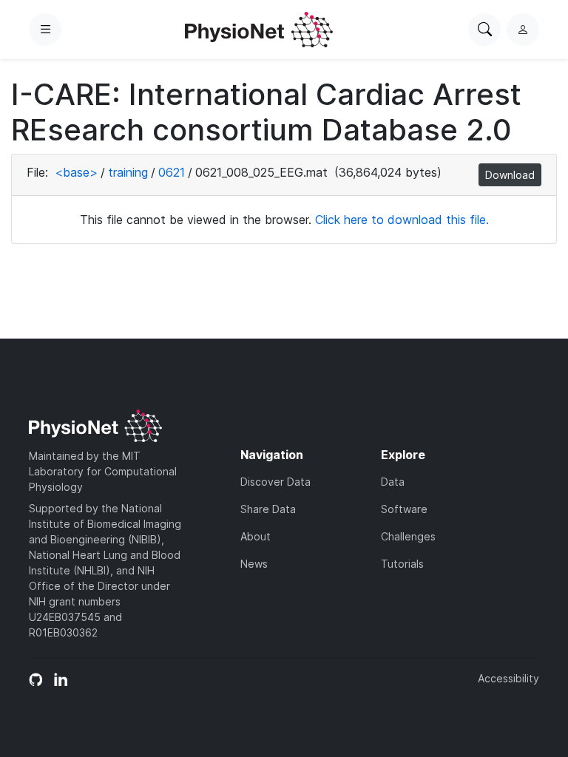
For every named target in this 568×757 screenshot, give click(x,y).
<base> (76, 172)
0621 (171, 172)
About (255, 536)
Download (510, 175)
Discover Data (275, 481)
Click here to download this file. (402, 219)
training (128, 172)
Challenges (408, 536)
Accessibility (508, 678)
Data (393, 481)
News (254, 563)
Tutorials (402, 563)
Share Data (268, 509)
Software (404, 509)
